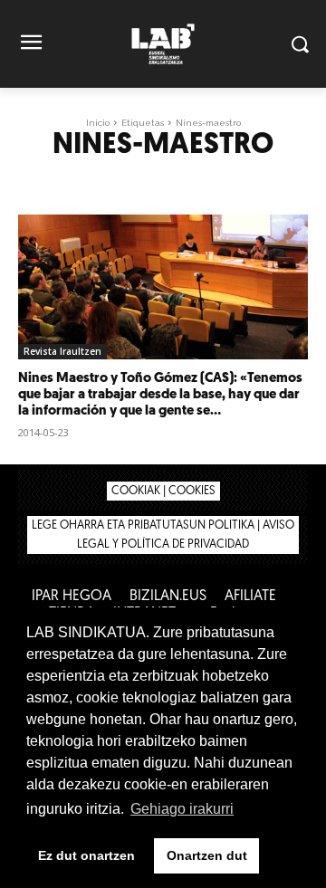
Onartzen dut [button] (207, 855)
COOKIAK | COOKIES (163, 491)
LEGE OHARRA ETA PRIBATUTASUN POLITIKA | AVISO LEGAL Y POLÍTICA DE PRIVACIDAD (163, 535)
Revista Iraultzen (62, 351)
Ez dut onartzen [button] (86, 855)
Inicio (98, 123)
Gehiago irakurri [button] (182, 808)
